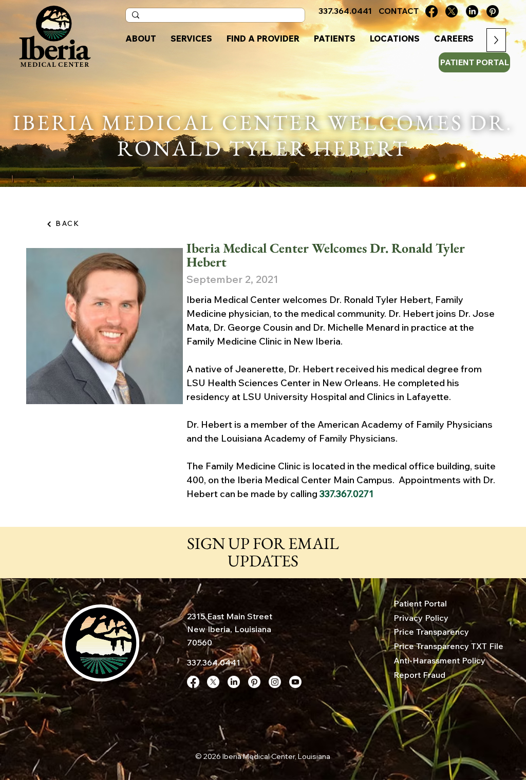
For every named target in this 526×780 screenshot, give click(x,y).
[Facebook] (431, 11)
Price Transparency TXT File (448, 646)
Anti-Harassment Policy (439, 660)
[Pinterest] (492, 11)
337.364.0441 (213, 662)
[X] (451, 11)
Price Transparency (431, 631)
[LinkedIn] (472, 11)
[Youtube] (295, 682)
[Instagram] (275, 682)
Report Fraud (419, 675)
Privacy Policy (420, 618)
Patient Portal (420, 603)
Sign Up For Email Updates (263, 552)
